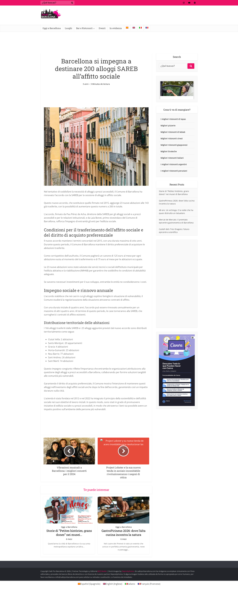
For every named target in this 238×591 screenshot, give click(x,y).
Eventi (102, 28)
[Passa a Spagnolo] (127, 28)
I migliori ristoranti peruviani (174, 170)
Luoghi (68, 28)
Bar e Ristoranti (84, 28)
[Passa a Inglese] (133, 28)
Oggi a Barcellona (52, 28)
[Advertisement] (177, 283)
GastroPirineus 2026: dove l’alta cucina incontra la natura (123, 533)
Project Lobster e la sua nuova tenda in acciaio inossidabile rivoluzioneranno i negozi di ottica (116, 563)
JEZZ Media (102, 571)
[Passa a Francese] (147, 28)
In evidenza (116, 28)
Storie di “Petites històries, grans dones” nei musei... (69, 533)
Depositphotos (128, 571)
